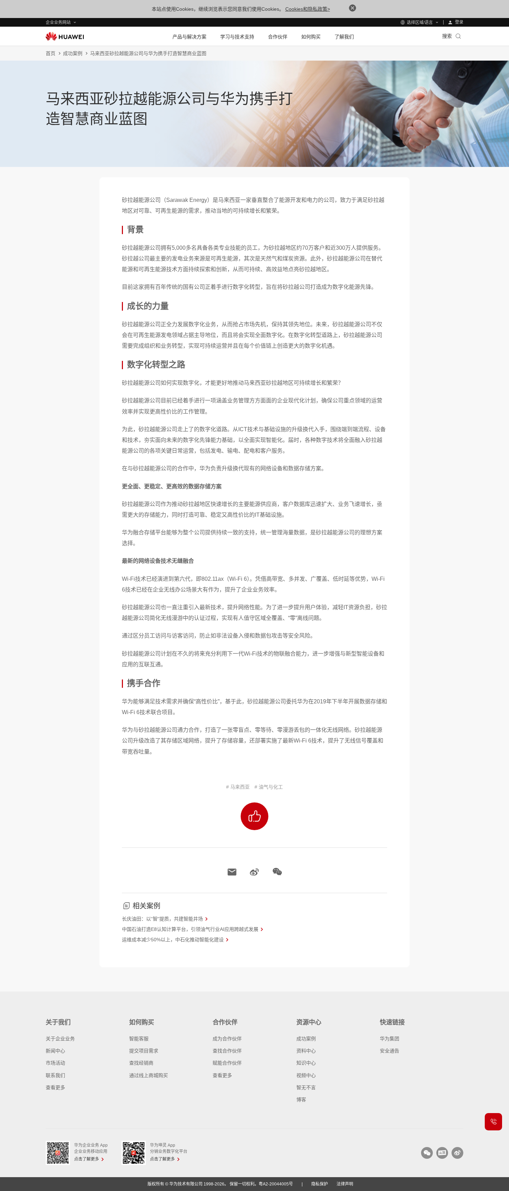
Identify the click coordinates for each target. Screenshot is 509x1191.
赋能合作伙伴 (227, 1063)
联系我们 (55, 1075)
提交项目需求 (143, 1051)
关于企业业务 (60, 1038)
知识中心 (306, 1063)
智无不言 (306, 1087)
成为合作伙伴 (227, 1038)
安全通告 (389, 1051)
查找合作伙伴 (227, 1051)
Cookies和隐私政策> (307, 9)
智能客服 (139, 1038)
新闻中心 (55, 1051)
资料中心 (306, 1051)
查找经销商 (141, 1063)
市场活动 (55, 1063)
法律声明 (345, 1184)
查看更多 (55, 1087)
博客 (301, 1099)
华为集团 (389, 1038)
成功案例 (72, 53)
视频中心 (306, 1075)
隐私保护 (319, 1184)
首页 (50, 53)
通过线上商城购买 (148, 1075)
